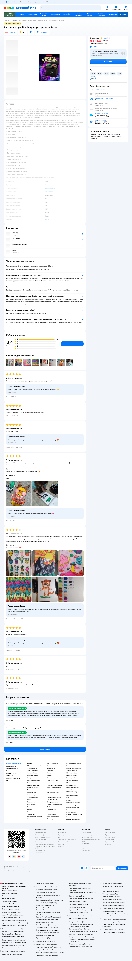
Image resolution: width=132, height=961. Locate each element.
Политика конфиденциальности (44, 844)
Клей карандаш (31, 804)
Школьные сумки (71, 783)
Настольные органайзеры (54, 785)
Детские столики (71, 770)
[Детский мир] (20, 8)
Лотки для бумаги (52, 809)
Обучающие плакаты (72, 807)
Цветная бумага (71, 817)
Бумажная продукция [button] (13, 763)
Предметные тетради (33, 785)
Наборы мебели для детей (74, 768)
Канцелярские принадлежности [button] (12, 767)
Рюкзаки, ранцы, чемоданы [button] (11, 774)
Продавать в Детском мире (43, 835)
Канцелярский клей (53, 792)
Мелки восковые (71, 812)
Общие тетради (31, 792)
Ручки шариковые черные (54, 819)
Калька (49, 773)
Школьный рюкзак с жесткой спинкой (72, 792)
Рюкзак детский (71, 785)
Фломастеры (42, 20)
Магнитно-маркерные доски (74, 814)
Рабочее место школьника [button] (15, 771)
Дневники (30, 763)
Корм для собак (109, 839)
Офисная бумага (32, 773)
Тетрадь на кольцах (32, 778)
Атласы (68, 800)
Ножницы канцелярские (54, 790)
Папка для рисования (72, 766)
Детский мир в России (10, 871)
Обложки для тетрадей (34, 766)
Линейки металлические (54, 804)
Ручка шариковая (32, 807)
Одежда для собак (110, 842)
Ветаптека (108, 844)
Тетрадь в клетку (32, 768)
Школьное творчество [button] (14, 781)
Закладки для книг (52, 778)
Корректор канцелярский (35, 816)
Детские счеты (51, 795)
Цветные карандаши (53, 783)
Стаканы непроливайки (73, 819)
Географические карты (73, 802)
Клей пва (49, 807)
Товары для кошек (110, 832)
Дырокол (30, 819)
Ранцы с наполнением (72, 795)
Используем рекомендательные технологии (17, 869)
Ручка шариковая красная (73, 763)
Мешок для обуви (71, 778)
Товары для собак (110, 837)
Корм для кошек (109, 835)
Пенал (29, 799)
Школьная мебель (71, 773)
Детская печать (51, 812)
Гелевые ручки (51, 768)
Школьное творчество (27, 20)
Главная (6, 20)
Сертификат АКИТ (40, 850)
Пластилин (69, 810)
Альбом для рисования (34, 795)
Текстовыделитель (52, 763)
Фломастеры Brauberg (56, 20)
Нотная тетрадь (31, 783)
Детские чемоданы (72, 780)
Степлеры (50, 770)
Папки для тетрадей (33, 787)
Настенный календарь (33, 780)
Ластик (29, 812)
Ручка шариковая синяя (54, 787)
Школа (13, 20)
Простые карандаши (53, 799)
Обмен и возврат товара (42, 837)
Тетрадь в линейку (32, 770)
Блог (83, 848)
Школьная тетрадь (32, 775)
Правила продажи (40, 839)
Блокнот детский (32, 790)
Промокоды (38, 842)
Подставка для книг (52, 780)
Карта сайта (38, 855)
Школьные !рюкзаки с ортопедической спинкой (74, 788)
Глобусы (68, 797)
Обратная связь (39, 853)
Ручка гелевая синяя (53, 816)
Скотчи (29, 809)
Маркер (49, 775)
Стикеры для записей (53, 802)
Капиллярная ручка (52, 766)
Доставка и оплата (40, 832)
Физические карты (72, 805)
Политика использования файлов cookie (45, 847)
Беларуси (28, 871)
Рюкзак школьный (71, 775)
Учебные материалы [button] (13, 778)
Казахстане (21, 871)
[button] (123, 14)
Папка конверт (51, 814)
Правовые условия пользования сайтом (29, 867)
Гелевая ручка (31, 802)
